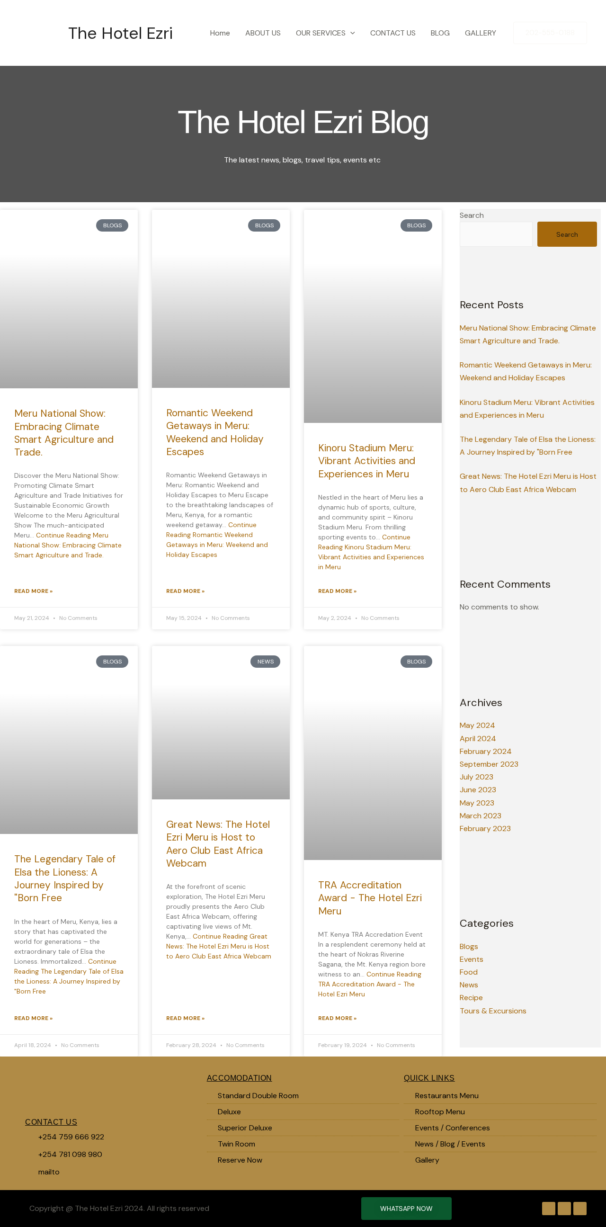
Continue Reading (68, 545)
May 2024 (477, 725)
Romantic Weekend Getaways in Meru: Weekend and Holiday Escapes (215, 432)
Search (472, 215)
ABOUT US (263, 33)
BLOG (440, 33)
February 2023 (485, 828)
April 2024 (478, 738)
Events (471, 959)
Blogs (469, 946)
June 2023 (478, 790)
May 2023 (477, 803)
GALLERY (480, 33)
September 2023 (489, 764)
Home (220, 33)
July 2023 (476, 777)
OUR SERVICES (321, 33)
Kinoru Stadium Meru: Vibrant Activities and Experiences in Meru (366, 461)
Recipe (471, 998)
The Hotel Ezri (120, 33)
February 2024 (486, 751)
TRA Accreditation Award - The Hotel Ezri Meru (370, 898)
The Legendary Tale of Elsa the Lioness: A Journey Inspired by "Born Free (65, 878)
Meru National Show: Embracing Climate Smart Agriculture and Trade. (64, 433)
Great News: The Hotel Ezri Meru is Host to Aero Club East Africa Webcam (218, 844)
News (469, 985)
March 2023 (480, 816)
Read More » (33, 591)
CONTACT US (393, 33)
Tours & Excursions (493, 1011)
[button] (350, 33)
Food (469, 972)
